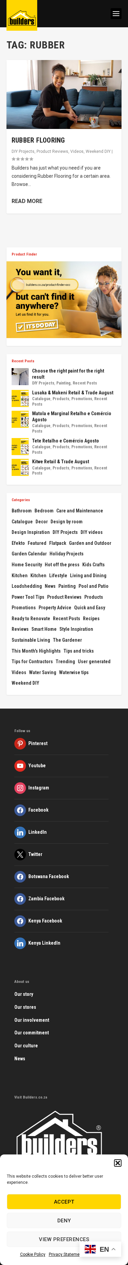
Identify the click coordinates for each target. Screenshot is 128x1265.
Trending (65, 661)
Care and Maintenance (79, 510)
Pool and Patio (94, 586)
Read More (27, 201)
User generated (94, 661)
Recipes (91, 618)
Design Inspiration (31, 532)
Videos (77, 151)
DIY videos (92, 532)
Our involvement (31, 1020)
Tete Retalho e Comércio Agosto (65, 441)
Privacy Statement (66, 1254)
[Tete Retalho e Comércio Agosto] (20, 446)
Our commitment (31, 1032)
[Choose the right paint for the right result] (20, 376)
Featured (37, 543)
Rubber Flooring (38, 140)
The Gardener (67, 640)
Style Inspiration (76, 629)
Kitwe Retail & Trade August (60, 461)
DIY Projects (23, 151)
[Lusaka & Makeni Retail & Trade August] (20, 398)
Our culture (26, 1045)
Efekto (18, 543)
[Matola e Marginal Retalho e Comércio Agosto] (20, 419)
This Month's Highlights (36, 651)
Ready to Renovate (31, 618)
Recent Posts (85, 383)
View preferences (64, 1239)
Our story (23, 994)
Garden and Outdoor (90, 543)
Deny (64, 1221)
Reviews (20, 629)
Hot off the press (62, 564)
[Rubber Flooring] (64, 94)
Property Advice (55, 607)
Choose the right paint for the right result (68, 374)
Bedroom (44, 510)
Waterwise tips (74, 672)
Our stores (25, 1007)
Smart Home (44, 629)
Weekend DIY (98, 151)
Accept (64, 1202)
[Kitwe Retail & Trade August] (20, 467)
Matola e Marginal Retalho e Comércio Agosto (71, 416)
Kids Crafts (93, 564)
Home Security (27, 564)
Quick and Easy (89, 607)
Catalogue (41, 398)
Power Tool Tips (28, 597)
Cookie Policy (32, 1254)
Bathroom (22, 510)
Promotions (81, 398)
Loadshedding (27, 586)
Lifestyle (58, 575)
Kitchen (20, 575)
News (50, 586)
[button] (117, 1163)
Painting (63, 383)
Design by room (67, 521)
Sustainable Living (31, 640)
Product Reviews (52, 151)
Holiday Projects (66, 553)
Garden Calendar (29, 553)
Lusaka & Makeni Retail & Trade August (72, 392)
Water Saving (42, 672)
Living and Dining (88, 575)
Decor (41, 521)
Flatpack (57, 543)
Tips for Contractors (32, 661)
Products (61, 398)
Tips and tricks (78, 651)
